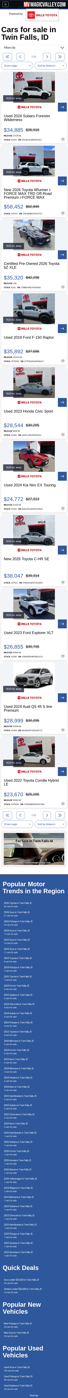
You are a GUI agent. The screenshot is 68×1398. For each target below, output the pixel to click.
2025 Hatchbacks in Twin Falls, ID (20, 1226)
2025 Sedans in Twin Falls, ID (18, 997)
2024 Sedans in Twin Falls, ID (18, 1079)
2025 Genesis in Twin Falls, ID (18, 1245)
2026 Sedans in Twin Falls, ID (18, 1144)
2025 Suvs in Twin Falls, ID (17, 951)
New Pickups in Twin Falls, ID (18, 1325)
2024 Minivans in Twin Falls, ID (19, 1070)
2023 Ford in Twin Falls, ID (16, 987)
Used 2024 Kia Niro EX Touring (30, 485)
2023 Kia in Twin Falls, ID (16, 1061)
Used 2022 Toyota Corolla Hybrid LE (31, 782)
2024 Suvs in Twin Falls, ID (17, 932)
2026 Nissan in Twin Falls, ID (17, 1171)
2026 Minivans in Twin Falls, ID (19, 1042)
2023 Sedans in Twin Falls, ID (18, 1208)
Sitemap (34, 1395)
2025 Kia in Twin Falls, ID (16, 1125)
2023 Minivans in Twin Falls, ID (19, 1199)
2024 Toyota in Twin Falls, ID (18, 960)
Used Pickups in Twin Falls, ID (18, 1378)
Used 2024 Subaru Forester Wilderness (27, 118)
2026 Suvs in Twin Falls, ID (17, 914)
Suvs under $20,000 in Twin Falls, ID (21, 1281)
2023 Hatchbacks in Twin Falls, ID (20, 1098)
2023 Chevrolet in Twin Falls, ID (19, 1217)
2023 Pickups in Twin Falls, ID (18, 1024)
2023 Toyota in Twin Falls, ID (18, 1033)
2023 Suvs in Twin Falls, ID (17, 941)
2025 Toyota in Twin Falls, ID (18, 978)
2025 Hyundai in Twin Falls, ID (18, 1254)
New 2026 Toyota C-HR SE (26, 559)
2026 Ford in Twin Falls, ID (16, 1153)
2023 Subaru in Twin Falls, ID (18, 1107)
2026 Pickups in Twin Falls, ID (18, 923)
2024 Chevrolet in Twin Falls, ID (19, 1006)
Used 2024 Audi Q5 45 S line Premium (28, 708)
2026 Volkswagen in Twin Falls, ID (20, 1180)
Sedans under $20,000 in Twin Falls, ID (23, 1291)
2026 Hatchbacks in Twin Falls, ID (20, 1134)
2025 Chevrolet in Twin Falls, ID (19, 1116)
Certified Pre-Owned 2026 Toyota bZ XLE (31, 265)
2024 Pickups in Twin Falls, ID (18, 969)
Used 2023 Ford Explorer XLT (28, 633)
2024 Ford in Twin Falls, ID (16, 1052)
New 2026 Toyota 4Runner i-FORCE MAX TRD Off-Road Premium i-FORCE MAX (28, 193)
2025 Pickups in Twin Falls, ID (18, 1235)
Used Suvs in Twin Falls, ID (17, 1369)
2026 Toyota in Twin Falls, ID (18, 905)
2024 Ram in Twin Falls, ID (17, 1088)
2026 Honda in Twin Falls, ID (17, 1162)
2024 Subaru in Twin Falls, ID (18, 1015)
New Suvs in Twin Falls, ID (16, 1334)
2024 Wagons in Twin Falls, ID (18, 1190)
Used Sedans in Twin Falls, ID (18, 1387)
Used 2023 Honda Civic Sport (28, 411)
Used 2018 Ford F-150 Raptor (29, 337)
